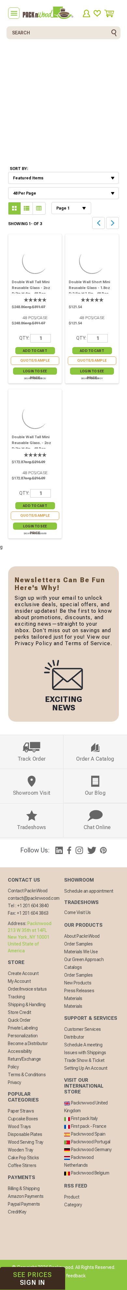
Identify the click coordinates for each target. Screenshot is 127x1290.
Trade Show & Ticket (84, 1060)
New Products (77, 982)
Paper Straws (21, 1111)
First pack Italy (84, 1118)
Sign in (32, 1278)
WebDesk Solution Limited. (77, 1283)
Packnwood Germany (90, 1149)
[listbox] (63, 178)
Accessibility (20, 1051)
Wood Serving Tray (25, 1142)
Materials (73, 998)
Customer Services (82, 1029)
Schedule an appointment (88, 891)
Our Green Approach (84, 959)
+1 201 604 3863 (33, 913)
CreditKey (17, 1211)
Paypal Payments (24, 1204)
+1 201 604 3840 (33, 905)
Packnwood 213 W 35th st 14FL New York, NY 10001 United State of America (29, 937)
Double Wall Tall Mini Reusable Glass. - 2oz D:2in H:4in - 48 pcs (31, 443)
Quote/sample (35, 360)
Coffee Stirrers (22, 1165)
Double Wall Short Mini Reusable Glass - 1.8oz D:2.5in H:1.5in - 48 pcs (89, 288)
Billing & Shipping (23, 1188)
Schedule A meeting (83, 1044)
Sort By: (19, 168)
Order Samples (78, 943)
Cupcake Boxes (23, 1118)
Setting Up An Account (85, 1068)
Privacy (14, 1082)
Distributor (74, 1037)
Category (73, 1204)
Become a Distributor (28, 1043)
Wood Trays (19, 1126)
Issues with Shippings (85, 1052)
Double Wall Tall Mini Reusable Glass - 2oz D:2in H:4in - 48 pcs (31, 288)
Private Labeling (22, 1028)
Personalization (23, 1035)
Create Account (23, 973)
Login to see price (35, 372)
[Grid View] (27, 208)
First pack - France (88, 1126)
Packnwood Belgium (89, 1172)
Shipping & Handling (27, 1004)
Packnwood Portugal (90, 1141)
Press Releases (79, 990)
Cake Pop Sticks (23, 1157)
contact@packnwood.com (34, 898)
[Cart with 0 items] (111, 13)
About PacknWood (82, 936)
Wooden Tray (20, 1149)
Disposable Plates (25, 1134)
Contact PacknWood (28, 890)
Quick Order (19, 1020)
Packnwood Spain (87, 1134)
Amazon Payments (26, 1196)
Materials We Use (81, 951)
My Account (19, 981)
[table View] (39, 208)
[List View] (14, 208)
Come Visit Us (77, 912)
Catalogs (73, 967)
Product (71, 1197)
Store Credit (19, 1012)
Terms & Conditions (27, 1074)
